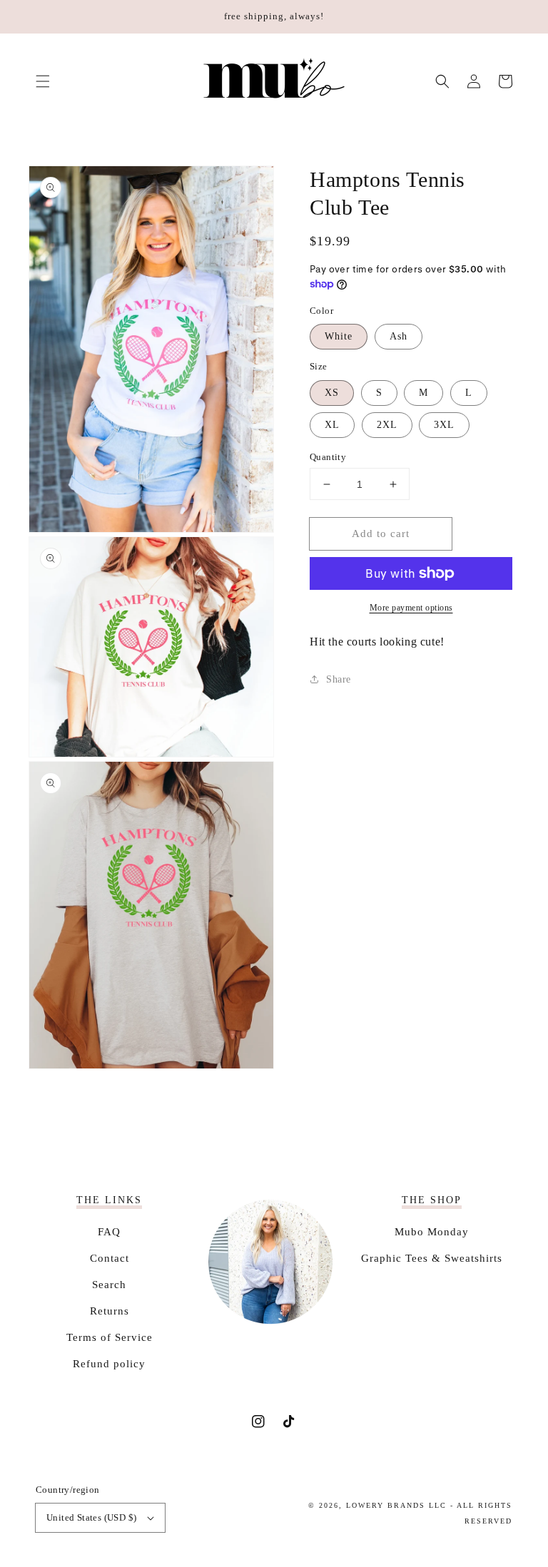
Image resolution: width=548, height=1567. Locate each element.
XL (332, 424)
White (338, 336)
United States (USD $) (91, 1517)
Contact (109, 1258)
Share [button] (338, 679)
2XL (387, 424)
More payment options (411, 608)
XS (332, 392)
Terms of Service (109, 1337)
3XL (444, 424)
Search (109, 1284)
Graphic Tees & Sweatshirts (431, 1258)
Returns (109, 1311)
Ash (398, 336)
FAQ (109, 1231)
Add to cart (381, 533)
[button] (43, 81)
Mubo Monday (432, 1231)
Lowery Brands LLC (396, 1505)
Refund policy (109, 1363)
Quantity (328, 456)
